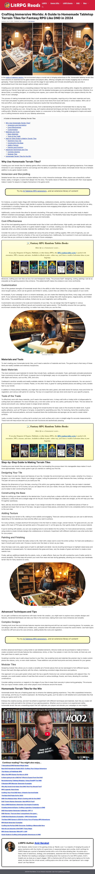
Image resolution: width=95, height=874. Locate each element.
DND (78, 3)
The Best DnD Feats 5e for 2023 (12, 795)
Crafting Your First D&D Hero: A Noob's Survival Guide (19, 792)
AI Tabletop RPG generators (35, 191)
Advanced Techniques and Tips (17, 149)
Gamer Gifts (54, 3)
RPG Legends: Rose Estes (10, 789)
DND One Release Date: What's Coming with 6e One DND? (21, 798)
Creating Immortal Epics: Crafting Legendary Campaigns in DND (23, 807)
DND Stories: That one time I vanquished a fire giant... (19, 813)
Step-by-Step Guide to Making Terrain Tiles (21, 138)
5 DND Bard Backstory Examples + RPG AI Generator (19, 816)
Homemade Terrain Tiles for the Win (18, 156)
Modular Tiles (12, 154)
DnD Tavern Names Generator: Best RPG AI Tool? (18, 801)
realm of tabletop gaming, (15, 77)
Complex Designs (14, 152)
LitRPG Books (68, 3)
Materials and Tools (12, 132)
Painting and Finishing (15, 147)
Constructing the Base (15, 143)
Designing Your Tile (14, 141)
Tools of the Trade (14, 136)
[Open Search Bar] (42, 7)
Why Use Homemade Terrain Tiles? (18, 123)
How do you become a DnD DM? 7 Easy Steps (16, 828)
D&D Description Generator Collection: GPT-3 (17, 810)
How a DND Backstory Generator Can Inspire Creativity (20, 804)
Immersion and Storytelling (17, 125)
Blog (85, 3)
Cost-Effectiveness (14, 127)
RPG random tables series (67, 252)
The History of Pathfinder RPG (11, 771)
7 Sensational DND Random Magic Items (15, 765)
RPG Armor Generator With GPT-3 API (14, 831)
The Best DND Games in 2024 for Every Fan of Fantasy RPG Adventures (25, 819)
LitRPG (44, 3)
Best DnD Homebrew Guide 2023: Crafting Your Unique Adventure (24, 768)
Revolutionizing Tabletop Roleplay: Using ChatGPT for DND (21, 780)
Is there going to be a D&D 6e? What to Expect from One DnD (22, 777)
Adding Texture (13, 145)
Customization (13, 129)
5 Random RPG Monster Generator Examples (16, 783)
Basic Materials (13, 134)
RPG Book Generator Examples (11, 822)
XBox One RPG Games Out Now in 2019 (14, 774)
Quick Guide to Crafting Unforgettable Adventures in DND (21, 834)
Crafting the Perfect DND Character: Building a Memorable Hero (23, 825)
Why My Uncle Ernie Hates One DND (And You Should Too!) (21, 786)
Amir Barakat (42, 843)
